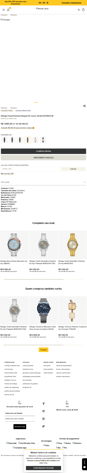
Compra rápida (43, 151)
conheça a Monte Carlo (12, 365)
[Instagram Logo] (43, 411)
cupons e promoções (63, 373)
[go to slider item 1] (41, 102)
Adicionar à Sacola (44, 157)
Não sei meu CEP (7, 174)
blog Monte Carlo (10, 376)
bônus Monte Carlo (11, 373)
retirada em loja (28, 369)
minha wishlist (48, 373)
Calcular (73, 169)
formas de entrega (11, 384)
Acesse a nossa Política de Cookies (41, 460)
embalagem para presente (31, 376)
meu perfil (47, 365)
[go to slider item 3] (51, 102)
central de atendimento (64, 365)
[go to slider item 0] (36, 102)
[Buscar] (79, 10)
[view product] (14, 245)
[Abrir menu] (3, 10)
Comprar (43, 350)
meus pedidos (48, 369)
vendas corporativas (63, 376)
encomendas (27, 380)
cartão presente (28, 365)
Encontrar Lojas (20, 426)
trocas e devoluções (63, 369)
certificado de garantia (30, 384)
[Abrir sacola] (83, 10)
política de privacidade (12, 391)
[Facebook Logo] (43, 403)
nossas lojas (9, 369)
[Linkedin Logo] (43, 419)
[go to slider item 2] (46, 102)
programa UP (27, 387)
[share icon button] (84, 106)
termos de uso (9, 394)
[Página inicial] (43, 9)
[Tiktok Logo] (43, 426)
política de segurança (12, 387)
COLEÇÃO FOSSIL (7, 110)
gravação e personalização (32, 373)
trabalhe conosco (10, 380)
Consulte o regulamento (71, 3)
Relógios (4, 15)
